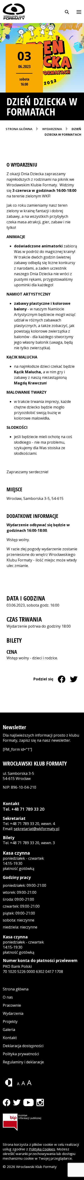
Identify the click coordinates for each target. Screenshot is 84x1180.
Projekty (10, 1021)
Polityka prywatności (21, 1053)
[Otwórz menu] (79, 11)
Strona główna (15, 989)
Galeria (9, 1029)
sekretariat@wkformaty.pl (36, 828)
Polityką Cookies (42, 1149)
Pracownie (12, 1005)
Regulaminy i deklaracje (23, 1062)
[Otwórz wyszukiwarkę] (67, 11)
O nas (8, 997)
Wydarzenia (13, 1013)
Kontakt (10, 1037)
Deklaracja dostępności (23, 1045)
